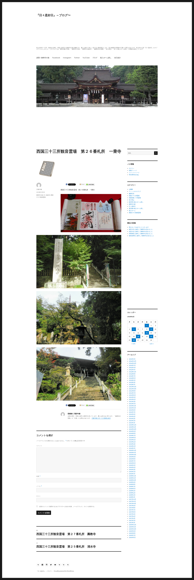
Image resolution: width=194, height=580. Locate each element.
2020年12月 (132, 425)
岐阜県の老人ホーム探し (136, 202)
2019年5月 (132, 465)
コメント (39, 445)
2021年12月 (132, 406)
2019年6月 (132, 463)
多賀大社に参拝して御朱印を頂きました (141, 231)
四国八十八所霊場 (134, 196)
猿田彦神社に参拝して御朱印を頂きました (141, 236)
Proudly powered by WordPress (64, 571)
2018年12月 (132, 476)
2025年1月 (132, 359)
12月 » (152, 344)
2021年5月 (132, 414)
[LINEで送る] (90, 184)
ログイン (131, 168)
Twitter (77, 58)
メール (39, 486)
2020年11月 (132, 427)
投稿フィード (133, 170)
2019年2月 (132, 471)
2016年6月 (132, 537)
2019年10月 (132, 454)
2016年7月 (132, 535)
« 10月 (133, 344)
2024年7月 (132, 365)
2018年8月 (132, 484)
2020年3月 (132, 444)
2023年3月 (132, 382)
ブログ (94, 58)
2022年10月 (132, 389)
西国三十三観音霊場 (135, 213)
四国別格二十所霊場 (135, 198)
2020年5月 (132, 440)
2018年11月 (132, 478)
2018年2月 (132, 495)
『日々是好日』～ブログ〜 (53, 15)
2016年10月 (132, 529)
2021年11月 (132, 408)
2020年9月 (132, 431)
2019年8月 (132, 459)
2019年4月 (132, 467)
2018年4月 (132, 493)
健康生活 (131, 193)
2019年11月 (132, 452)
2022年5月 (132, 397)
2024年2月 (132, 367)
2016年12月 (132, 525)
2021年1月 (132, 423)
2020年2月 (132, 446)
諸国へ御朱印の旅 (42, 58)
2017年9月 (132, 505)
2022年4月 (132, 399)
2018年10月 (132, 480)
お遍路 (131, 189)
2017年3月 (132, 518)
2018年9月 (132, 482)
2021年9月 (132, 410)
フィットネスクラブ (135, 191)
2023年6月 (132, 378)
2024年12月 (132, 361)
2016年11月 (132, 527)
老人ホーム (132, 210)
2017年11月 (132, 501)
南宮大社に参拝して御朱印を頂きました (141, 229)
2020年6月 (132, 437)
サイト (38, 496)
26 (134, 340)
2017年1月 (132, 522)
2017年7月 (132, 510)
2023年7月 (132, 376)
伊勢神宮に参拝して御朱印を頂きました (141, 233)
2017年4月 (132, 516)
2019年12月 (132, 450)
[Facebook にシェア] (66, 184)
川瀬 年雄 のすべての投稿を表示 (101, 418)
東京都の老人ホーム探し (136, 208)
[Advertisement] (97, 32)
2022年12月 (132, 387)
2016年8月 (132, 533)
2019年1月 (132, 474)
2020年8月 (132, 433)
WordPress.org (134, 175)
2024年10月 (132, 363)
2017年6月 (132, 512)
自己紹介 (117, 58)
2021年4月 (132, 416)
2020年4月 (132, 442)
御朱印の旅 (39, 195)
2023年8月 (132, 374)
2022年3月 (132, 401)
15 (147, 333)
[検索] (156, 153)
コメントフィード (134, 172)
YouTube (86, 58)
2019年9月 (132, 457)
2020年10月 (132, 429)
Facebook (56, 58)
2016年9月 (132, 531)
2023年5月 (132, 380)
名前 (38, 476)
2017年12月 (132, 499)
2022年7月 (132, 393)
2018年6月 (132, 488)
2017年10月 (132, 503)
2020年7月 (132, 435)
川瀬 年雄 (39, 189)
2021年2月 (132, 420)
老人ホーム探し (105, 58)
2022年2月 (132, 404)
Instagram (67, 58)
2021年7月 (132, 412)
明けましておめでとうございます (139, 227)
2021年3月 (132, 418)
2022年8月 (132, 391)
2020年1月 (132, 448)
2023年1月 (132, 384)
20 (138, 336)
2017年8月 (132, 508)
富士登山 (131, 200)
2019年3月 (132, 469)
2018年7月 (132, 486)
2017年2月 (132, 520)
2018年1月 (132, 497)
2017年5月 (132, 514)
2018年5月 (132, 491)
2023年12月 (132, 372)
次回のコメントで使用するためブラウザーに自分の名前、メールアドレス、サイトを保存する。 (67, 506)
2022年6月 (132, 395)
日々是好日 (47, 195)
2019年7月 (132, 461)
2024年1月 (132, 370)
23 (151, 336)
